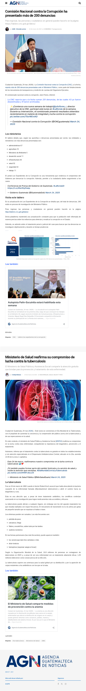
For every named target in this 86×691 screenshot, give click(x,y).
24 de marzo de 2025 (35, 29)
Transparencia (57, 29)
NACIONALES (44, 375)
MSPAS (59, 441)
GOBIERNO (47, 29)
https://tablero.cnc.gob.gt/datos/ (16, 212)
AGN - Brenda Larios (19, 29)
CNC (14, 337)
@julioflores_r (59, 106)
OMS (43, 641)
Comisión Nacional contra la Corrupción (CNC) (54, 85)
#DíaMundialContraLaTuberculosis (52, 470)
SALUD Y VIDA (58, 375)
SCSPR (7, 684)
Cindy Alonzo (16, 375)
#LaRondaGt (58, 186)
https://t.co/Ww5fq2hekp (19, 188)
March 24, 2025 (53, 192)
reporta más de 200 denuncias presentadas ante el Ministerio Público (31, 87)
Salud (51, 375)
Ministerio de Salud (32, 641)
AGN (31, 431)
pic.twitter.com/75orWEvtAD (24, 116)
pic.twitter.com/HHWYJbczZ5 (21, 473)
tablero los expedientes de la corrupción (31, 337)
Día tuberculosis (18, 641)
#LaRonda (58, 109)
